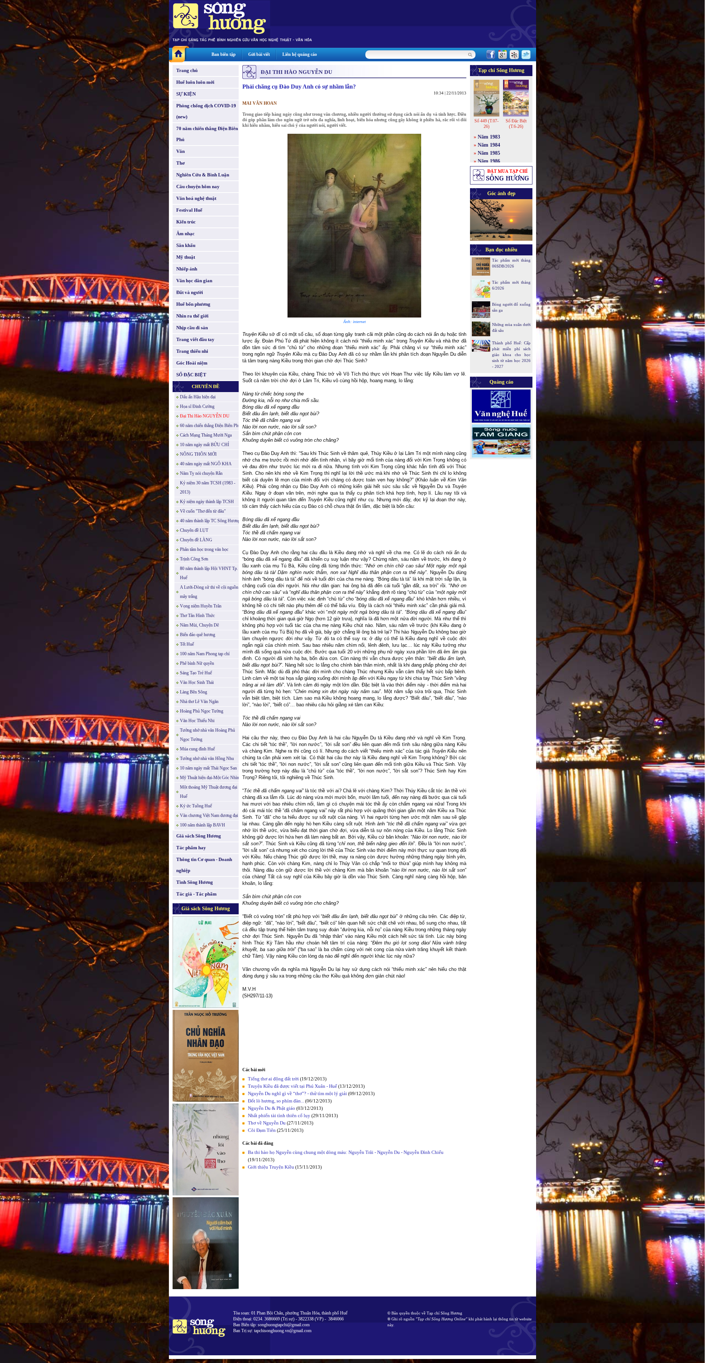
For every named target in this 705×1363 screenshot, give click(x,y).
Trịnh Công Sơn (194, 559)
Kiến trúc (186, 222)
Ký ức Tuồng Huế (196, 805)
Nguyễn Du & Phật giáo (271, 1108)
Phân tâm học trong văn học (204, 549)
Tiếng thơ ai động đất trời (273, 1079)
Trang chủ (187, 70)
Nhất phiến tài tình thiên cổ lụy (279, 1115)
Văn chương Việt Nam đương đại (209, 815)
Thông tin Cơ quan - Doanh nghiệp (204, 865)
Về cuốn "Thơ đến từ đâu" (203, 511)
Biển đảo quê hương (197, 634)
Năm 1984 (489, 145)
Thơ (180, 163)
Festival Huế (189, 210)
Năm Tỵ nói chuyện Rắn (201, 473)
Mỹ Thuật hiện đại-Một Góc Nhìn (209, 777)
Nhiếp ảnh (186, 269)
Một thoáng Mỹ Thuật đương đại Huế (208, 792)
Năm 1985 (489, 153)
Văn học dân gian (194, 280)
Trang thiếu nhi (192, 351)
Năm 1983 (489, 137)
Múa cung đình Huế (197, 749)
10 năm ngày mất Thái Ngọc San (208, 768)
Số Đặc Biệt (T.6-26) (516, 123)
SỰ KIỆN (186, 94)
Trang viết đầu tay (195, 339)
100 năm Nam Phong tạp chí (204, 653)
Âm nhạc (185, 233)
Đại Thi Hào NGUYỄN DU (204, 416)
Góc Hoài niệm (191, 363)
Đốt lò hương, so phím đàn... (276, 1101)
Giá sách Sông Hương (198, 836)
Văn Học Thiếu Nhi (197, 720)
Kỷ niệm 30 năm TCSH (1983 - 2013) (207, 487)
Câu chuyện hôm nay (198, 186)
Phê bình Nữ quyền (197, 663)
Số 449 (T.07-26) (486, 123)
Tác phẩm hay (191, 847)
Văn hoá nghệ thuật (196, 198)
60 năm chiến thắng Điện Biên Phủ (210, 425)
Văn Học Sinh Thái (197, 682)
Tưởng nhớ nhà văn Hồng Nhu (207, 758)
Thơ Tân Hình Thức (197, 615)
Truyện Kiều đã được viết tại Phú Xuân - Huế (292, 1086)
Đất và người (189, 292)
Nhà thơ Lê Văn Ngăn (199, 701)
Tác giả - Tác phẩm (196, 894)
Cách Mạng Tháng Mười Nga (206, 435)
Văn (180, 151)
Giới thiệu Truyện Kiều (271, 1167)
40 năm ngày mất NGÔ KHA (206, 463)
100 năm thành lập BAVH (202, 825)
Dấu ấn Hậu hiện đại (198, 396)
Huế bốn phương (193, 304)
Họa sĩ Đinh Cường (197, 406)
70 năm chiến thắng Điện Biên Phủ (207, 134)
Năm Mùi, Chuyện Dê (199, 625)
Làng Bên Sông (193, 692)
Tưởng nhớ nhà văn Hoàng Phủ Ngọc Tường (207, 735)
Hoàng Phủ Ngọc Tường (201, 711)
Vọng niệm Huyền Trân (200, 606)
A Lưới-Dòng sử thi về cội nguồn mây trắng (209, 592)
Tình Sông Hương (194, 882)
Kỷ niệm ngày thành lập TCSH (207, 501)
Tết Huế (187, 644)
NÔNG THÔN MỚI (198, 454)
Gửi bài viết (259, 54)
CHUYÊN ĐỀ (206, 386)
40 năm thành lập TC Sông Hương (210, 520)
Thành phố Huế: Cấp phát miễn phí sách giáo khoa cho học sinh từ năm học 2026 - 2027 (511, 355)
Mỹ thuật (185, 257)
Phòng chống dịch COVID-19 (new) (206, 111)
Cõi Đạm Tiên (262, 1130)
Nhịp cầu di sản (192, 327)
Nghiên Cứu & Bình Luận (202, 174)
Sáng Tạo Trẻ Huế (196, 672)
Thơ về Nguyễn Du (267, 1123)
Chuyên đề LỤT (194, 530)
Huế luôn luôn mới (195, 82)
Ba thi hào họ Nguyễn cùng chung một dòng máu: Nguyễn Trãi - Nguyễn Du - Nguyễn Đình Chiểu (346, 1152)
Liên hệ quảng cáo (299, 54)
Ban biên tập (224, 54)
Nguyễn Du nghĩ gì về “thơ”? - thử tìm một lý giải (297, 1093)
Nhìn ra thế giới (192, 316)
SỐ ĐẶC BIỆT (191, 374)
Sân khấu (185, 245)
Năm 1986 (489, 161)
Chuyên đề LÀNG (196, 539)
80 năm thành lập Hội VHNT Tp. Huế (209, 573)
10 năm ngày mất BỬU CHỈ (204, 444)
